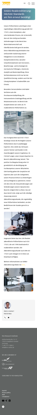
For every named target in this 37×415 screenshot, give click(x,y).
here (23, 265)
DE (25, 3)
